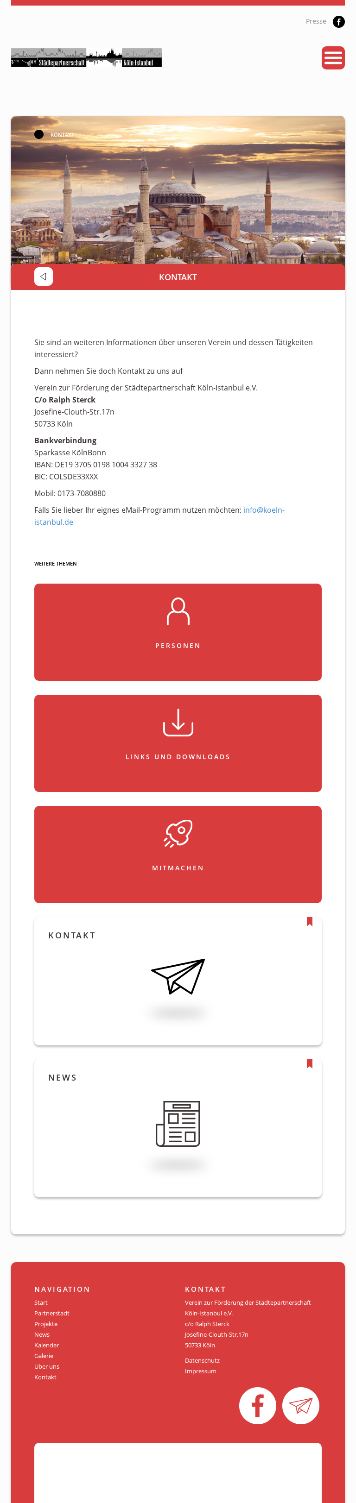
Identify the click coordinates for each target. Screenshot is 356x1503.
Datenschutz (202, 1360)
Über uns (46, 1366)
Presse (316, 21)
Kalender (46, 1345)
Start (41, 1302)
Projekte (45, 1324)
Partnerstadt (52, 1313)
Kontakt (45, 1377)
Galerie (43, 1356)
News (42, 1334)
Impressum (200, 1371)
